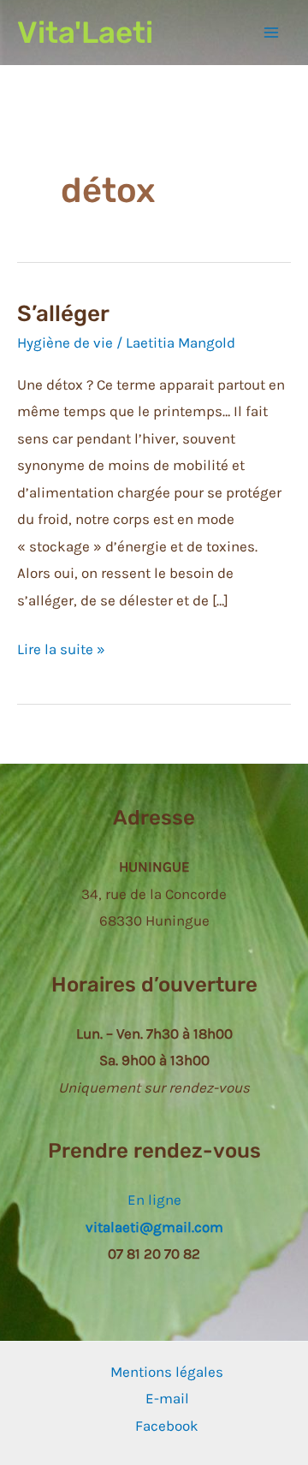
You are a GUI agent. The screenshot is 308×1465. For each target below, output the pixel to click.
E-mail (167, 1398)
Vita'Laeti (85, 33)
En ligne (154, 1199)
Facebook (166, 1425)
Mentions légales (166, 1371)
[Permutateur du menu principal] (272, 32)
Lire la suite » (61, 649)
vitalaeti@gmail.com (154, 1227)
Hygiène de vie (65, 342)
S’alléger (63, 314)
